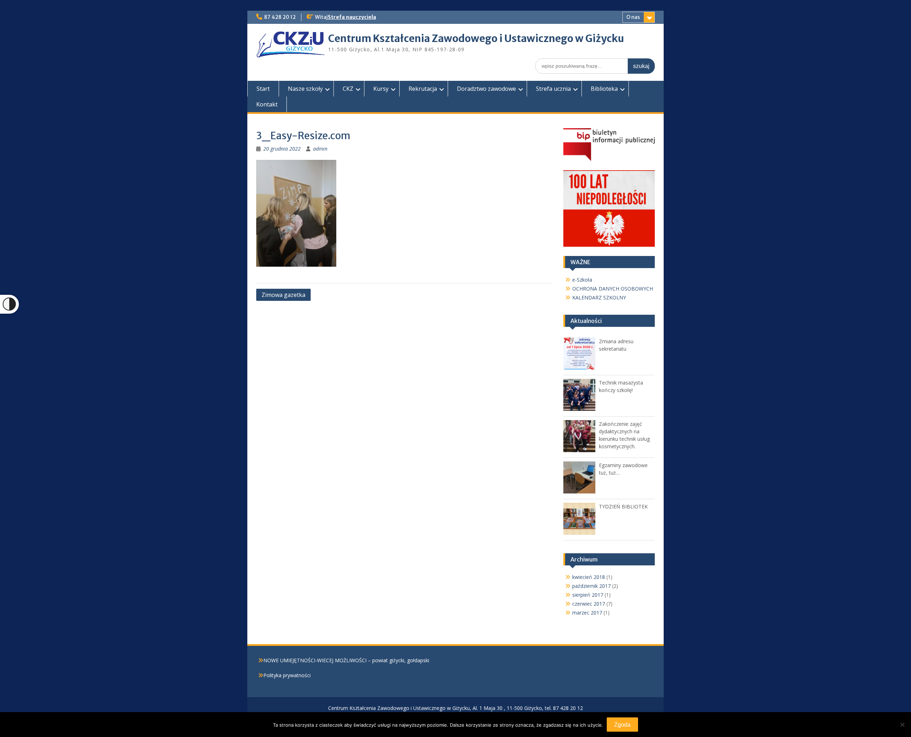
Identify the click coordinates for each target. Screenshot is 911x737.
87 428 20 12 (280, 17)
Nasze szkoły (305, 89)
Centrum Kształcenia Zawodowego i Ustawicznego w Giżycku (476, 38)
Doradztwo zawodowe (486, 89)
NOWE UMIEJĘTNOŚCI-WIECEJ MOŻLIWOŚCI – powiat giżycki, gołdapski (346, 660)
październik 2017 (591, 585)
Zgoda (622, 725)
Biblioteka (604, 89)
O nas (633, 17)
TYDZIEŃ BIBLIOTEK (623, 506)
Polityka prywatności (287, 675)
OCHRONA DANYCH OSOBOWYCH (612, 288)
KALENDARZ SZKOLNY (599, 297)
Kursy (381, 89)
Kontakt (267, 104)
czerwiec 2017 (588, 603)
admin (320, 148)
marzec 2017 (587, 612)
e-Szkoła (582, 279)
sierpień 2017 (587, 594)
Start (263, 89)
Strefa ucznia (553, 89)
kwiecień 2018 (588, 577)
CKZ (348, 89)
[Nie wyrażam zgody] (902, 724)
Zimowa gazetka (283, 295)
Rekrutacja (423, 89)
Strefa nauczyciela (352, 17)
